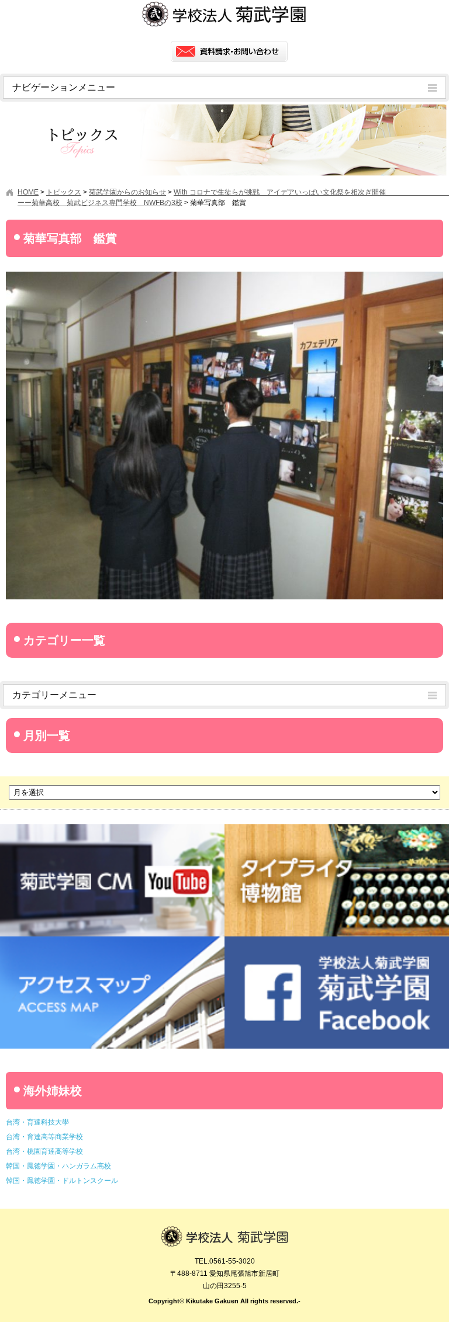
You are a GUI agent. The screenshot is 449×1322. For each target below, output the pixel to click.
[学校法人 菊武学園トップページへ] (224, 1231)
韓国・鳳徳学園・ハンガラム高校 (58, 1166)
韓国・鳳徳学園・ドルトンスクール (62, 1181)
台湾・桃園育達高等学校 (44, 1151)
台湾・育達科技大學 (37, 1122)
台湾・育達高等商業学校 (44, 1137)
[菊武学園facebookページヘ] (336, 941)
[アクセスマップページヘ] (112, 941)
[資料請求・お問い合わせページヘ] (229, 51)
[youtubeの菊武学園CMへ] (112, 828)
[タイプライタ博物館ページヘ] (336, 828)
